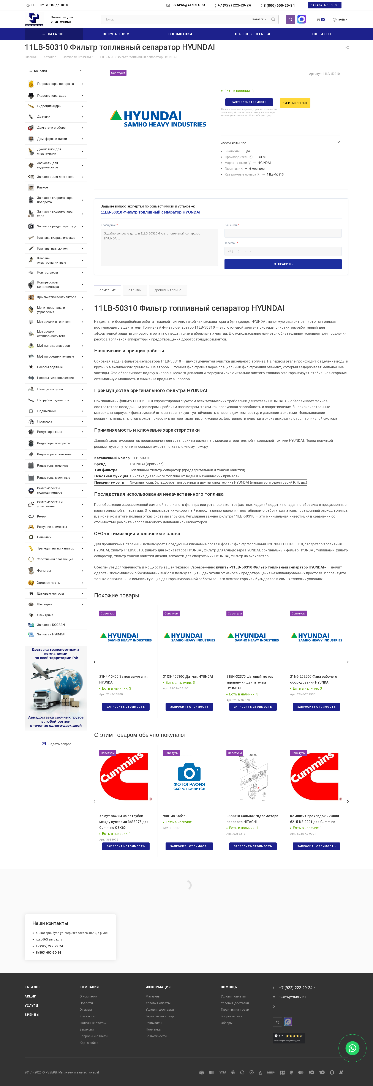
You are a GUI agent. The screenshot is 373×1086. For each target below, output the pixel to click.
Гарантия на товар (160, 1016)
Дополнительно (168, 290)
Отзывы (135, 290)
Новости (86, 1003)
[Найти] (273, 19)
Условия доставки (160, 1010)
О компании (88, 996)
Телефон (231, 243)
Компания (89, 987)
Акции (30, 996)
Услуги (31, 1006)
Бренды (32, 1015)
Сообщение (109, 225)
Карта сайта (89, 1043)
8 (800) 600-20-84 (279, 5)
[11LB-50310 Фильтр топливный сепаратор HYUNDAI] (157, 118)
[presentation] (94, 662)
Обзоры (226, 1023)
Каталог (33, 987)
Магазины (153, 996)
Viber (290, 19)
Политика (153, 1029)
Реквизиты (154, 1023)
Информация (158, 987)
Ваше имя (231, 225)
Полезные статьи (93, 1023)
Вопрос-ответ (231, 1016)
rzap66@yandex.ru (49, 939)
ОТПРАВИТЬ (283, 264)
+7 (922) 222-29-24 (234, 5)
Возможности (156, 1036)
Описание (107, 290)
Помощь (229, 987)
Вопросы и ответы (94, 1036)
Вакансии (87, 1029)
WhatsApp (301, 19)
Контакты (87, 1016)
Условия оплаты (158, 1003)
